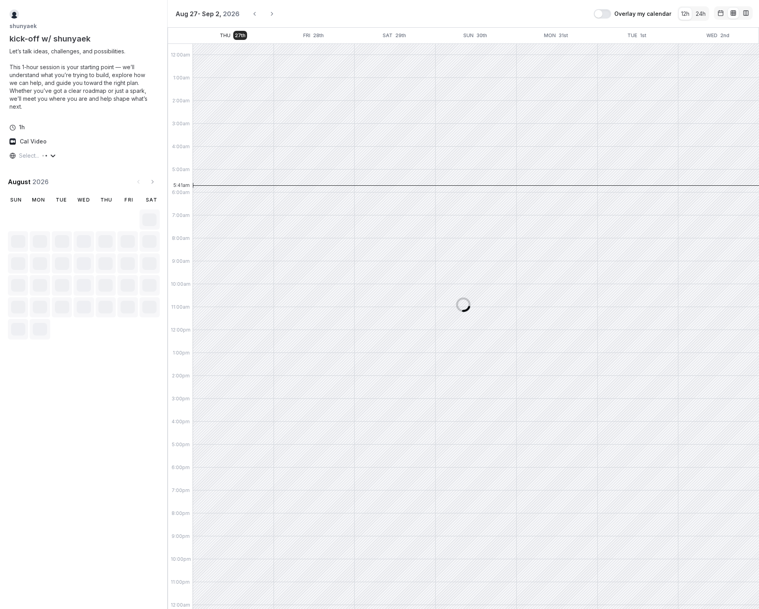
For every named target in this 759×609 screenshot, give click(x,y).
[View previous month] (138, 182)
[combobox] (20, 155)
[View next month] (152, 182)
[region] (83, 79)
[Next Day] (272, 14)
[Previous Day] (254, 14)
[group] (693, 13)
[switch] (602, 14)
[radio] (685, 13)
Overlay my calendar (642, 14)
